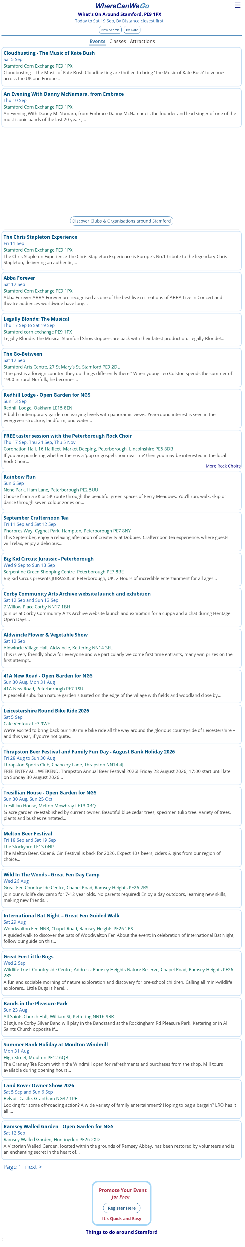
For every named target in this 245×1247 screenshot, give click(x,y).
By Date (132, 30)
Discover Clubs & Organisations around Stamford (121, 221)
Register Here (122, 1208)
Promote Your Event (123, 1193)
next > (33, 1167)
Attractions (142, 41)
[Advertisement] (121, 171)
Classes (117, 41)
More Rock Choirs (223, 466)
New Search (110, 30)
